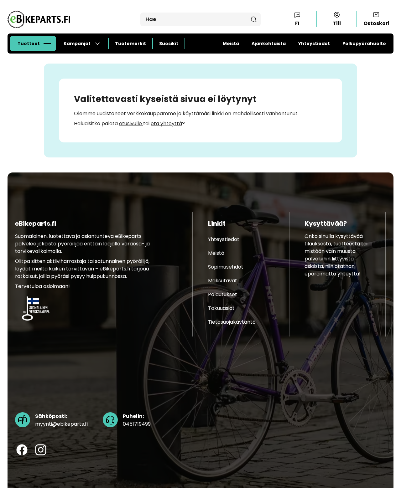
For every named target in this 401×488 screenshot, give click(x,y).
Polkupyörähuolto (364, 43)
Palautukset (222, 294)
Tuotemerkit (130, 43)
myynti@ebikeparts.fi (61, 420)
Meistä (231, 43)
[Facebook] (22, 450)
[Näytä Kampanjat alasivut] (100, 43)
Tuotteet (29, 43)
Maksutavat (222, 280)
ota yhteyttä (166, 123)
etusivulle (131, 123)
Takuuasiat (221, 308)
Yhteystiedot (314, 43)
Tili (337, 23)
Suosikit (168, 43)
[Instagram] (41, 450)
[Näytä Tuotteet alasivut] (49, 43)
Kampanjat (77, 43)
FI (297, 23)
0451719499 (137, 420)
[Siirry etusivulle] (39, 19)
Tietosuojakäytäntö (232, 322)
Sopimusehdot (225, 266)
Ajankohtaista (269, 43)
